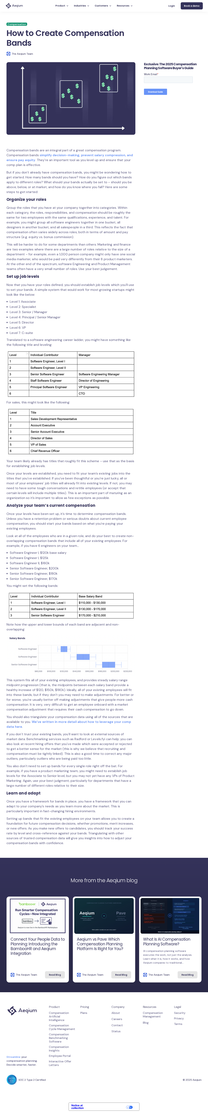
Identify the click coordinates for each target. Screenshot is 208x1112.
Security (179, 1013)
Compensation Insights (59, 1048)
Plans (83, 1013)
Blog (146, 1023)
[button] (62, 6)
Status (116, 1031)
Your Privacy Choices (110, 1107)
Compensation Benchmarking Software (59, 1037)
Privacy (179, 1018)
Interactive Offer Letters (60, 1063)
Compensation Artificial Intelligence (59, 1016)
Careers (116, 1019)
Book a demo (192, 5)
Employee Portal (60, 1056)
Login (171, 5)
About (115, 1013)
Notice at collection (77, 1107)
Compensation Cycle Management (62, 1027)
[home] (14, 6)
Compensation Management (153, 1014)
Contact (117, 1025)
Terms (178, 1024)
